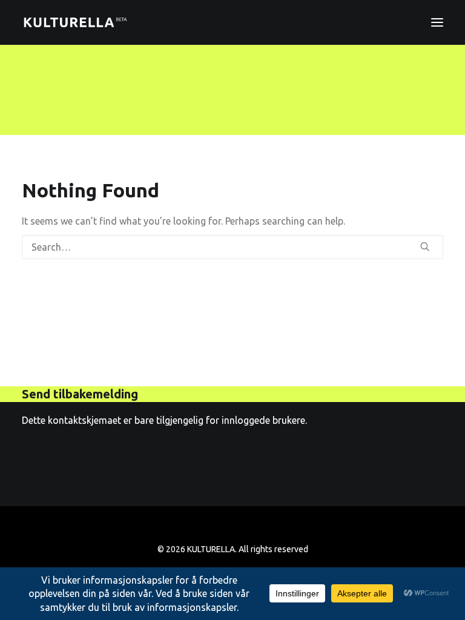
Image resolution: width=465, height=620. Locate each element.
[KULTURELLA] (75, 22)
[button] (437, 22)
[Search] (232, 247)
